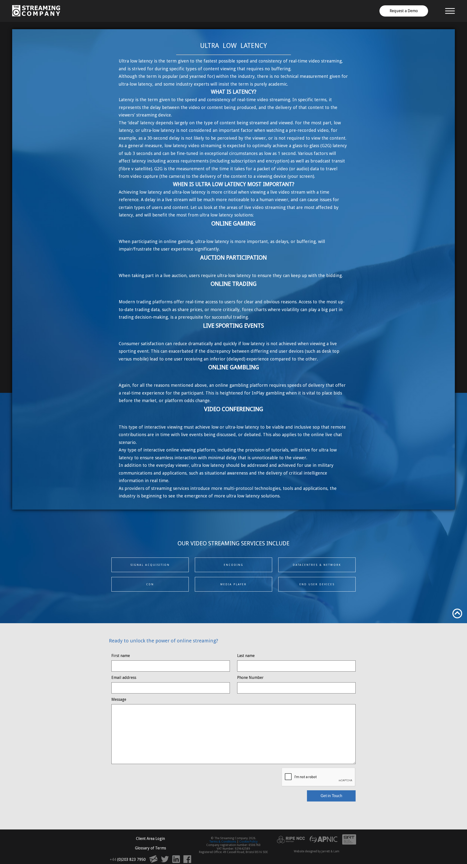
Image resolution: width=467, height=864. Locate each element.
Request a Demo (404, 11)
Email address (123, 677)
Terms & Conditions (222, 841)
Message (118, 699)
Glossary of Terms (150, 848)
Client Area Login (150, 838)
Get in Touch (331, 796)
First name (120, 655)
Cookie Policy (248, 841)
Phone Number (250, 677)
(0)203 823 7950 (128, 859)
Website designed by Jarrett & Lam (316, 851)
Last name (246, 655)
